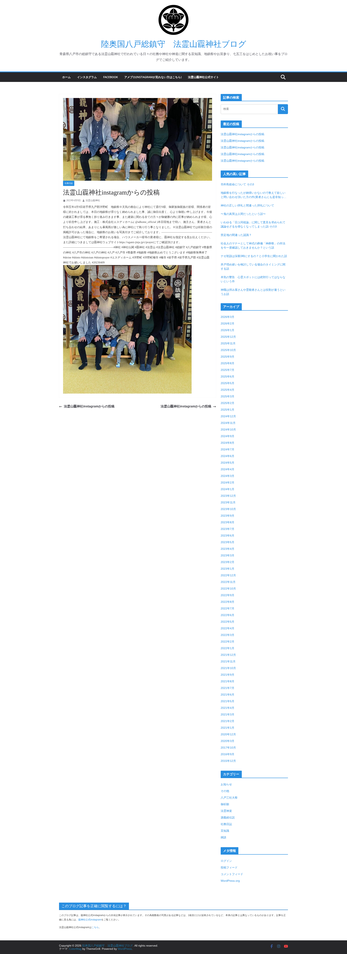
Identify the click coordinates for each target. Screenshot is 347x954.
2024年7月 (227, 449)
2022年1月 (227, 648)
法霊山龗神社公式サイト (203, 77)
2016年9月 (227, 754)
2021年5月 (227, 701)
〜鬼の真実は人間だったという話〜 (243, 213)
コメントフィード (232, 874)
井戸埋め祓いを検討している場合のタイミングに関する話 (253, 266)
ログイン (226, 860)
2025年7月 (227, 369)
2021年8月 (227, 681)
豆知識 (225, 830)
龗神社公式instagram (89, 919)
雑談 (223, 837)
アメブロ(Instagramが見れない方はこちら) (153, 77)
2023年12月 (228, 495)
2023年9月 (227, 515)
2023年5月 (227, 542)
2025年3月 (227, 396)
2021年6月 (227, 694)
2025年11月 (228, 343)
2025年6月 (227, 376)
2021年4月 (227, 707)
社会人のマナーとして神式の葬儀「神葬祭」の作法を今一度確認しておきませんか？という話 (253, 245)
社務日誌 (69, 183)
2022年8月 (227, 601)
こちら (95, 927)
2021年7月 (227, 688)
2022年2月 (227, 641)
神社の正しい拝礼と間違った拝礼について (247, 205)
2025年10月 (228, 350)
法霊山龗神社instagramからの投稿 (89, 406)
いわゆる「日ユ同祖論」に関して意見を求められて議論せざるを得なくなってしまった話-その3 (253, 224)
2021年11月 (228, 661)
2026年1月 (227, 330)
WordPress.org (230, 880)
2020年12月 (228, 734)
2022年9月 (227, 595)
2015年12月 (228, 760)
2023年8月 (227, 522)
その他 (225, 791)
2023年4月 (227, 548)
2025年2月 (227, 403)
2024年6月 (227, 456)
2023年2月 (227, 562)
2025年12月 (228, 336)
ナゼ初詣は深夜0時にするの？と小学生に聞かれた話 (254, 256)
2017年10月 (228, 747)
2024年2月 (227, 482)
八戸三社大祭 (229, 797)
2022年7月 (227, 608)
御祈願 (225, 804)
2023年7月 (227, 529)
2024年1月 (227, 489)
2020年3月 (227, 741)
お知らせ (226, 784)
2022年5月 (227, 621)
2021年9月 (227, 674)
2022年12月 (228, 575)
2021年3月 (227, 714)
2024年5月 (227, 462)
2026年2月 (227, 323)
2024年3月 (227, 476)
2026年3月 (227, 316)
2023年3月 (227, 555)
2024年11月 (228, 422)
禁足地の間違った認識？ (236, 235)
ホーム (66, 77)
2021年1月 (227, 727)
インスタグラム (87, 77)
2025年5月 (227, 383)
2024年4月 (227, 469)
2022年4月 (227, 628)
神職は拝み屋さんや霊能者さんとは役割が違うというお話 (253, 292)
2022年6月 (227, 615)
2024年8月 (227, 442)
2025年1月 (227, 409)
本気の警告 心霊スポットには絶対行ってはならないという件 (253, 279)
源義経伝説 (228, 817)
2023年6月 (227, 535)
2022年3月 (227, 635)
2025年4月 (227, 389)
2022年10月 (228, 588)
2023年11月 (228, 502)
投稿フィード (229, 867)
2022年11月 (228, 582)
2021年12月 (228, 654)
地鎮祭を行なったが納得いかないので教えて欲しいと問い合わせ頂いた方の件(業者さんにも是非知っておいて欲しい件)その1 (253, 195)
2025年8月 (227, 363)
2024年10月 (228, 429)
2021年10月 (228, 668)
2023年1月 (227, 568)
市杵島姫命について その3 (237, 184)
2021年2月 (227, 721)
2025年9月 (227, 356)
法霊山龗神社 (93, 200)
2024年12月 (228, 416)
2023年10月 (228, 509)
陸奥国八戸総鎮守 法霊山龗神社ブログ (173, 44)
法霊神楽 (226, 810)
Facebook (110, 77)
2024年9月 (227, 436)
